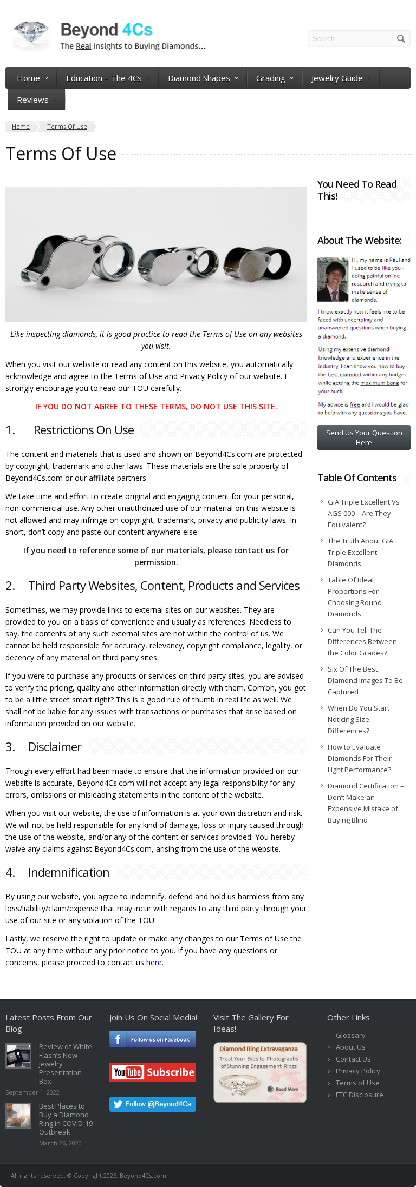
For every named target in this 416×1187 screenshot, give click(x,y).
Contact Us (353, 1059)
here (154, 962)
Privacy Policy (358, 1071)
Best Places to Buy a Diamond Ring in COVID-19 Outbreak (66, 1119)
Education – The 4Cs (104, 77)
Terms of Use (358, 1082)
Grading (270, 77)
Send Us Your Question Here (364, 437)
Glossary (351, 1035)
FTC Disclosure (360, 1094)
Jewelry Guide (337, 77)
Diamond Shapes (199, 77)
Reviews (33, 99)
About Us (351, 1047)
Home (28, 77)
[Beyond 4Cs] (105, 50)
